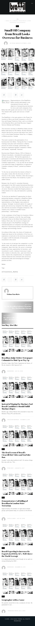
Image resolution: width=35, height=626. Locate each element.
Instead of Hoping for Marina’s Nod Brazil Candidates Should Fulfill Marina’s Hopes (17, 406)
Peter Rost (10, 468)
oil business (7, 272)
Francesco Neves (13, 611)
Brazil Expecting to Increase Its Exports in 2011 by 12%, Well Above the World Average (17, 553)
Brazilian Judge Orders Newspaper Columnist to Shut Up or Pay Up (17, 359)
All (18, 19)
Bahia (15, 272)
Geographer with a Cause (13, 600)
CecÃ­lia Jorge (11, 518)
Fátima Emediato (16, 43)
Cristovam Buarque (13, 419)
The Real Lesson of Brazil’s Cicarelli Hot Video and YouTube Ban (16, 454)
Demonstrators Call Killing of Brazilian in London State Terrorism (15, 503)
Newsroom (10, 371)
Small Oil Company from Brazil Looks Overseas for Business (18, 21)
